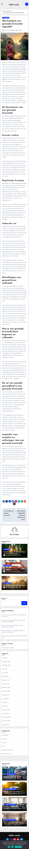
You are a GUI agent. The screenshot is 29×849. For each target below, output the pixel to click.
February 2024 (6, 709)
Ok (9, 846)
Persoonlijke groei (6, 753)
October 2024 (5, 695)
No (12, 846)
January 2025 (5, 683)
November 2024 (6, 691)
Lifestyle (4, 742)
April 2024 (4, 706)
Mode (3, 746)
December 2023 (6, 717)
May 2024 (4, 702)
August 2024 (5, 698)
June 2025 (5, 672)
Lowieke (8, 30)
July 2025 (4, 669)
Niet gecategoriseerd (7, 750)
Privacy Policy (18, 846)
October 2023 (5, 724)
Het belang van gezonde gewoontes (14, 585)
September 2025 (6, 665)
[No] (27, 844)
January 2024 (5, 713)
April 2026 (4, 658)
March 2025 (5, 676)
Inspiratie (4, 738)
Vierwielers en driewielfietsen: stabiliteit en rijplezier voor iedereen (13, 793)
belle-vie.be (14, 5)
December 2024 (6, 687)
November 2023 (6, 720)
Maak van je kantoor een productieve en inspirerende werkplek (12, 808)
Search (4, 598)
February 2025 (6, 680)
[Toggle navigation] (2, 4)
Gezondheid (6, 17)
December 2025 (6, 661)
